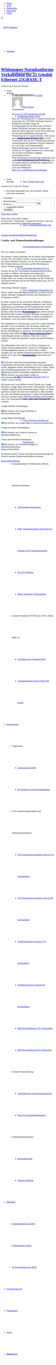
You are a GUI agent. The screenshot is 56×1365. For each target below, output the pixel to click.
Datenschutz (12, 8)
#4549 (39, 95)
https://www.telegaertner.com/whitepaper (29, 170)
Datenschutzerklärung (10, 461)
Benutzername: (10, 201)
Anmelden (8, 210)
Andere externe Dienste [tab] (11, 380)
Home (9, 3)
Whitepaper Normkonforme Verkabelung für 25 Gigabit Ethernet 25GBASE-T (27, 74)
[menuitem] (31, 3)
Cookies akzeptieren (9, 235)
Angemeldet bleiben (15, 207)
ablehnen (22, 235)
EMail (9, 13)
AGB (9, 6)
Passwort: (7, 204)
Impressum (11, 10)
